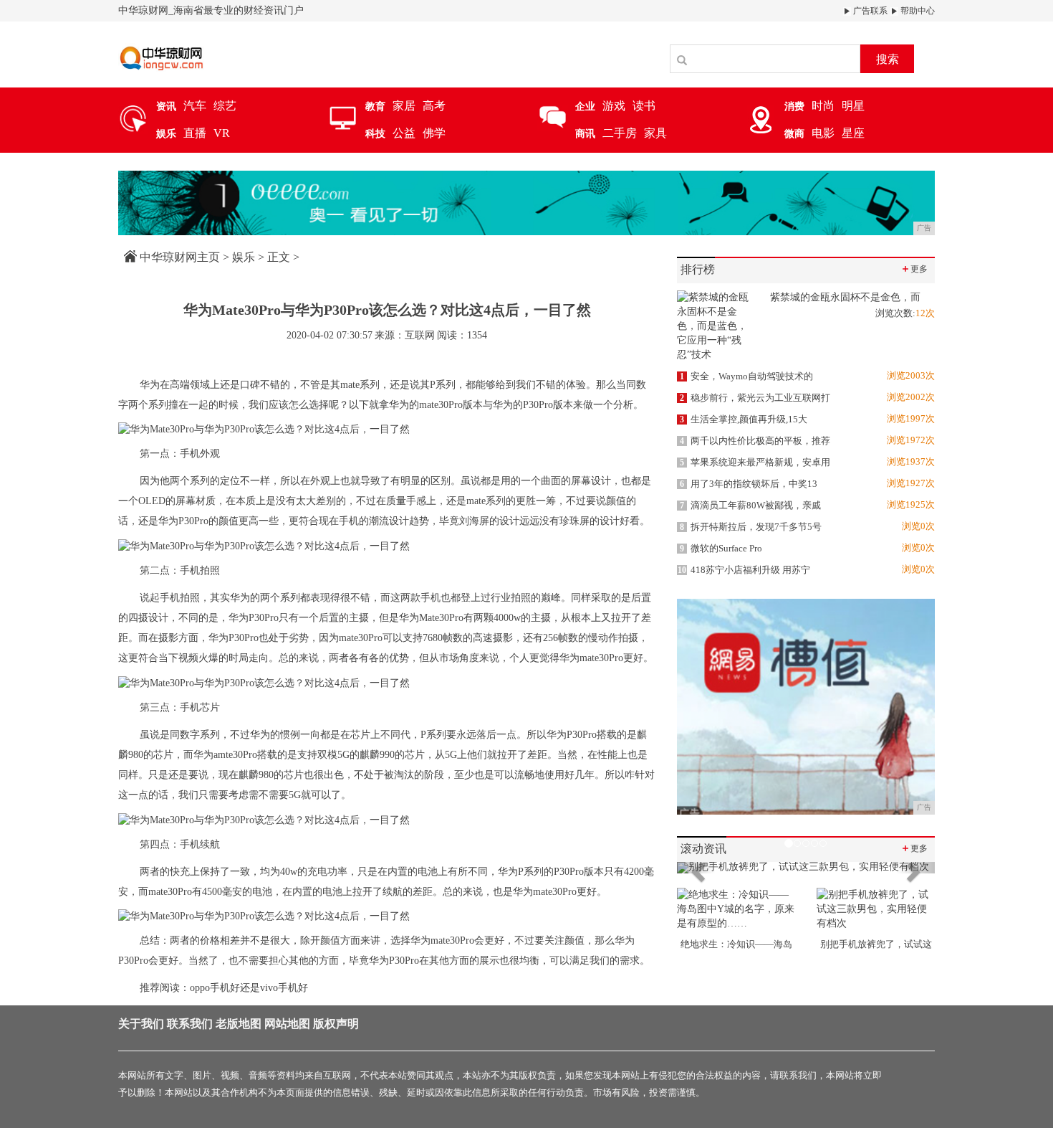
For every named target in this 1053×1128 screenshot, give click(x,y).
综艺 (224, 106)
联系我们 (190, 1024)
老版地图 (238, 1024)
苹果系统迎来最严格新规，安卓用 (755, 462)
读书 (644, 106)
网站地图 (287, 1024)
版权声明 (336, 1024)
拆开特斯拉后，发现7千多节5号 (751, 526)
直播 (194, 133)
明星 (853, 106)
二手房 (619, 133)
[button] (696, 867)
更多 (914, 268)
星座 (853, 133)
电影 (823, 133)
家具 (655, 133)
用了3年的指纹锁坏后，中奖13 (748, 483)
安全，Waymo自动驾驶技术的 (746, 376)
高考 (434, 106)
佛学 (434, 133)
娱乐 (243, 257)
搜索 (887, 59)
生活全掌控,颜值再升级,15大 (743, 419)
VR (221, 133)
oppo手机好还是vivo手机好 (249, 987)
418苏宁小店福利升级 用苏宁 (744, 569)
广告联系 (869, 11)
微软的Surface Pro (721, 548)
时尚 (823, 106)
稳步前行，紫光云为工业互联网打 (755, 397)
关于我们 (141, 1024)
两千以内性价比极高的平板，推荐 (755, 440)
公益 (404, 133)
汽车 (194, 106)
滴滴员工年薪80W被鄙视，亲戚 (750, 505)
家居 (404, 106)
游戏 (613, 106)
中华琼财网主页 (180, 257)
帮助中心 (916, 11)
